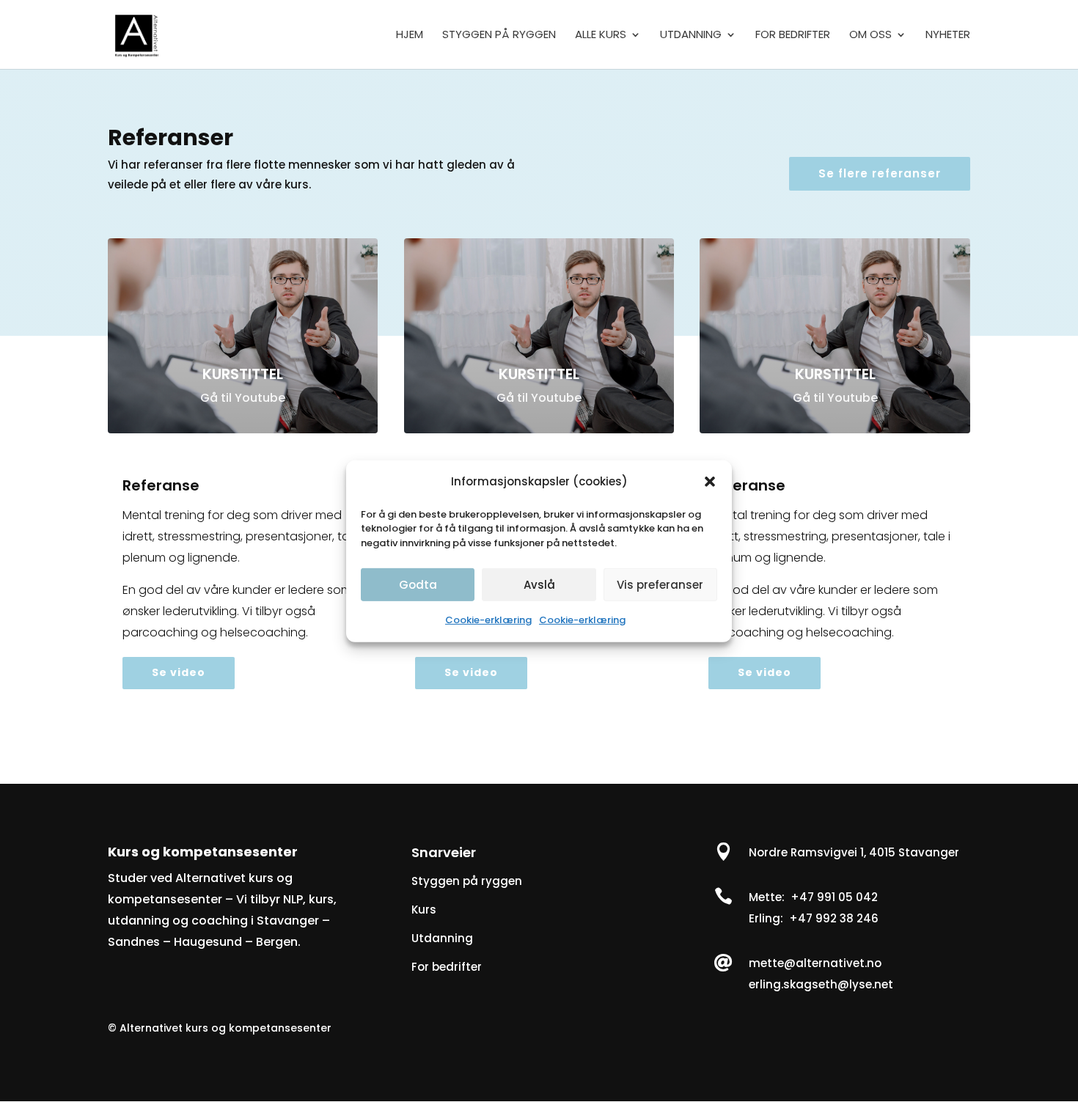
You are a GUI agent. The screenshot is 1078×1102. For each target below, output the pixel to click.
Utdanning (442, 938)
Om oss (870, 35)
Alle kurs (600, 35)
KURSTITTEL (242, 374)
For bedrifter (792, 35)
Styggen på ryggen (499, 35)
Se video (178, 672)
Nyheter (947, 35)
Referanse (160, 485)
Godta (418, 584)
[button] (710, 481)
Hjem (409, 35)
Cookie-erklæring (488, 620)
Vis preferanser (660, 584)
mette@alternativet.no (815, 963)
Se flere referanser (879, 173)
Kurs (423, 909)
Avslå (539, 584)
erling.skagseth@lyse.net (821, 984)
